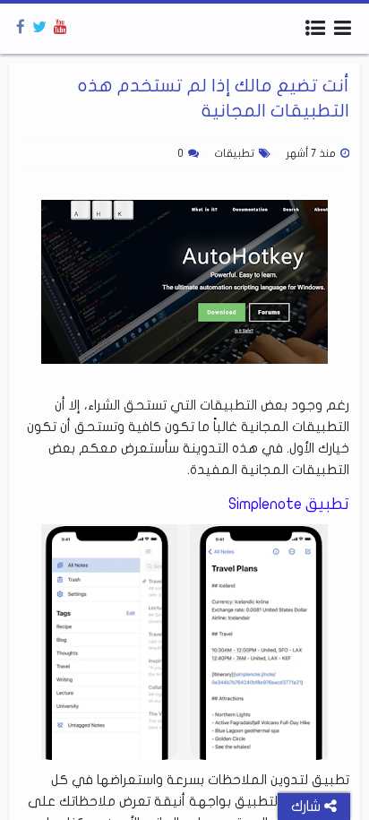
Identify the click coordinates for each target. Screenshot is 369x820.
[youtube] (60, 27)
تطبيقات (234, 153)
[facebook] (20, 27)
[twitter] (39, 27)
